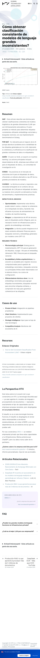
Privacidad (11, 647)
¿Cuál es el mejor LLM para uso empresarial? (18, 531)
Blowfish (32, 646)
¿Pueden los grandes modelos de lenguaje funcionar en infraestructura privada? (17, 524)
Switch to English (24, 655)
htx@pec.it (25, 645)
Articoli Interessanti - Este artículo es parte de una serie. (18, 60)
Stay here (35, 655)
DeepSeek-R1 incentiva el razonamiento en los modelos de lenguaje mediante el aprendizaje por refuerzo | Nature (20, 475)
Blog (3, 24)
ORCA (19, 432)
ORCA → (7, 498)
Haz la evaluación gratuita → (26, 504)
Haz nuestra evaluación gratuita (13, 449)
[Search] (34, 3)
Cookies (4, 647)
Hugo (34, 645)
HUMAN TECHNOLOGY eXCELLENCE (16, 3)
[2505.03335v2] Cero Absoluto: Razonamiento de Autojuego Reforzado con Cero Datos (20, 466)
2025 (7, 24)
